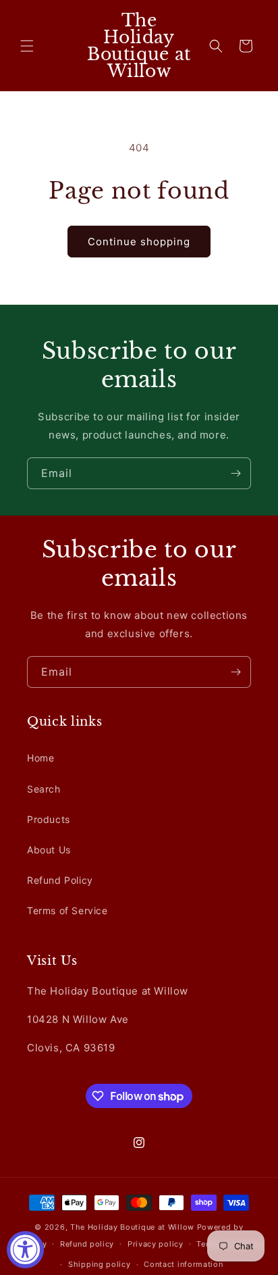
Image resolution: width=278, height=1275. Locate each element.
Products (48, 819)
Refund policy (87, 1244)
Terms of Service (67, 910)
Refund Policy (60, 880)
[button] (27, 46)
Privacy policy (156, 1244)
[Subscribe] (235, 473)
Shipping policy (99, 1264)
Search (44, 789)
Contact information (183, 1264)
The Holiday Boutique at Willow (132, 1227)
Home (40, 758)
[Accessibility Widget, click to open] (25, 1249)
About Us (49, 849)
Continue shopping (139, 241)
